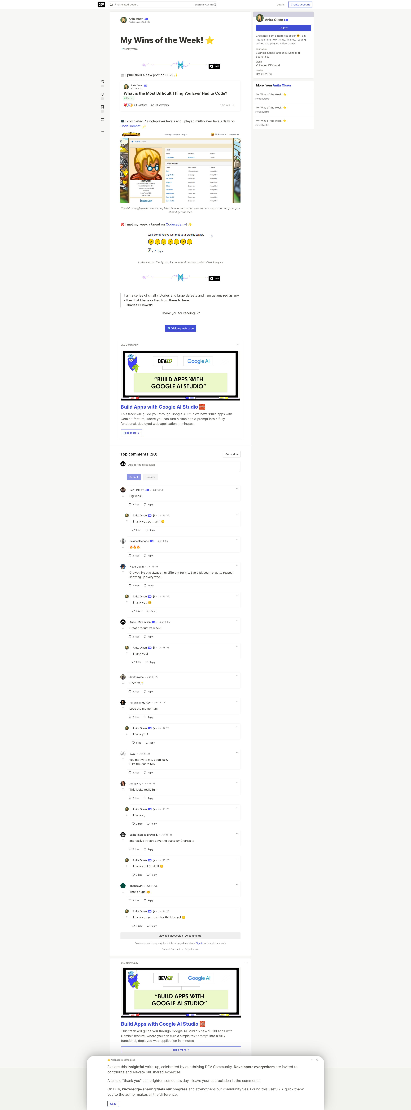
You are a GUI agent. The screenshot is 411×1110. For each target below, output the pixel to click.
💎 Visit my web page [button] (180, 328)
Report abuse (192, 949)
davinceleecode (139, 541)
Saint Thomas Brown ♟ (144, 834)
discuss (128, 98)
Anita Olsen (136, 18)
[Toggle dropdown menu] (238, 344)
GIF (217, 66)
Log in (280, 4)
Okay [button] (113, 1103)
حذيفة (133, 753)
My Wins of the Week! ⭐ (270, 96)
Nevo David (137, 566)
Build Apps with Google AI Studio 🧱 (163, 407)
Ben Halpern (137, 490)
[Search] (111, 5)
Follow (284, 28)
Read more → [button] (131, 432)
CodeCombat (130, 126)
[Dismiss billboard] (317, 1059)
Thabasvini (136, 885)
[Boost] (102, 119)
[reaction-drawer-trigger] (102, 83)
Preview (150, 477)
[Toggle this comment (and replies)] (123, 495)
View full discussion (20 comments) (180, 935)
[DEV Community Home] (101, 4)
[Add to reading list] (102, 109)
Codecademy (176, 224)
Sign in (199, 943)
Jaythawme (137, 677)
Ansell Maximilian (140, 622)
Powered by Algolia (204, 4)
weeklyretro (130, 48)
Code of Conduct (171, 949)
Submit (133, 477)
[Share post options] (102, 131)
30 (162, 105)
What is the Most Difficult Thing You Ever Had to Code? (175, 93)
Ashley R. (135, 783)
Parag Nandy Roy (140, 702)
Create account (300, 4)
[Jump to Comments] (102, 96)
